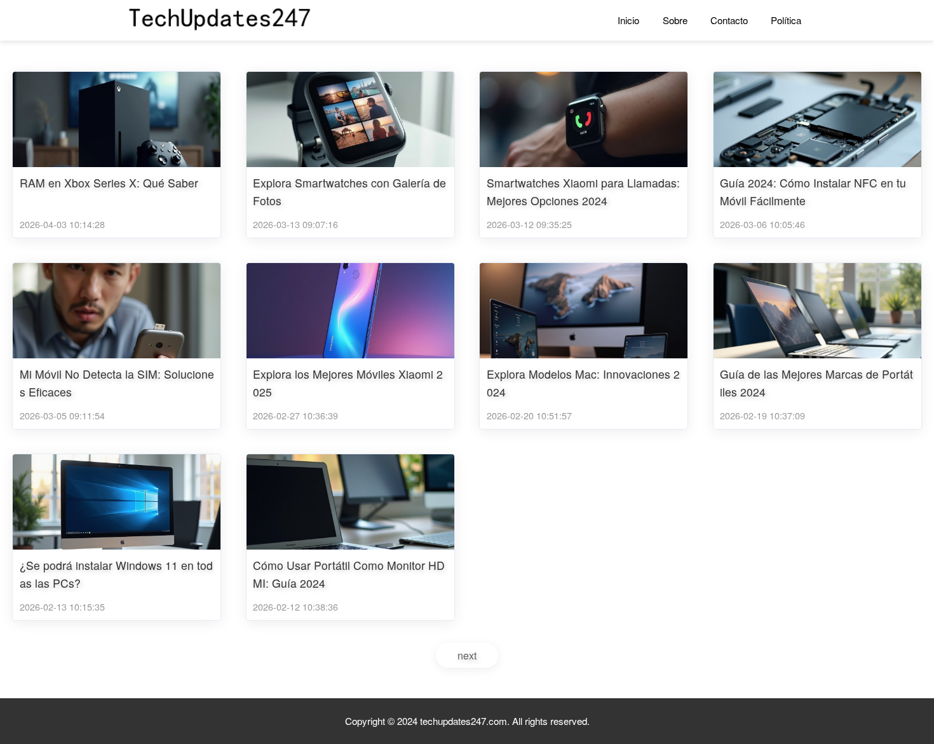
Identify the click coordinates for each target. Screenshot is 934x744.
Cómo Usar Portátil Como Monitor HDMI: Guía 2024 (349, 574)
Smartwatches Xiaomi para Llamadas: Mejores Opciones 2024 (583, 192)
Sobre (675, 20)
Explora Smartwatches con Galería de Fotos (349, 192)
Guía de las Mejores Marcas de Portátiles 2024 (816, 383)
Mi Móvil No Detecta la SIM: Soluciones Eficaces (117, 383)
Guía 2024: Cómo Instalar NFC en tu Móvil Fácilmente (813, 192)
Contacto (729, 20)
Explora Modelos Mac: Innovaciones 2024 (583, 383)
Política (786, 20)
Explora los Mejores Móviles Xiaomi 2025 (348, 383)
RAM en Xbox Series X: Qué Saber (109, 183)
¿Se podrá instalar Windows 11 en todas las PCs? (116, 574)
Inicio (628, 20)
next (467, 655)
